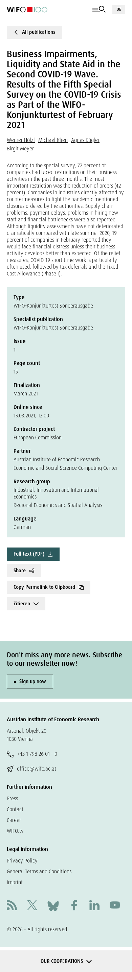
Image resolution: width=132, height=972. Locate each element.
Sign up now (32, 681)
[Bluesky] (53, 905)
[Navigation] (99, 9)
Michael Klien (53, 140)
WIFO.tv (15, 830)
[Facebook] (74, 906)
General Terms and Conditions (39, 871)
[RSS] (12, 906)
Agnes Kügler (85, 140)
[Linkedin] (94, 906)
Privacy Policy (22, 860)
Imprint (15, 882)
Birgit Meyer (20, 148)
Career (14, 820)
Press (12, 798)
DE (118, 9)
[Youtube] (115, 906)
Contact (15, 809)
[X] (32, 906)
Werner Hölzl (21, 140)
